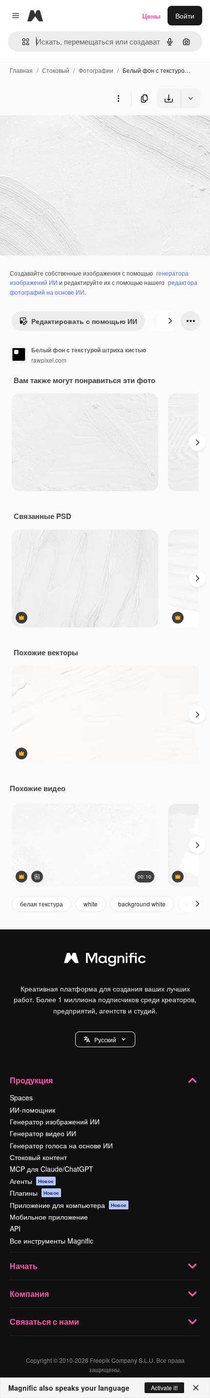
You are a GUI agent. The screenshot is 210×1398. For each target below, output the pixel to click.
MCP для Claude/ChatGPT (51, 1169)
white (91, 904)
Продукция (31, 1080)
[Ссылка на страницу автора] (18, 355)
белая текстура (41, 904)
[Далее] (170, 321)
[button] (105, 1039)
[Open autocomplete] (21, 41)
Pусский (105, 1039)
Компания (29, 1293)
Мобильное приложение (49, 1217)
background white (142, 904)
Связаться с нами (44, 1321)
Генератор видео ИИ (43, 1133)
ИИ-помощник (32, 1110)
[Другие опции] (118, 98)
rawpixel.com (48, 360)
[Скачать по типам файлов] (190, 98)
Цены (151, 16)
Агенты (32, 1181)
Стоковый (55, 70)
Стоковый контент (38, 1157)
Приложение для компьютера (68, 1205)
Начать (24, 1265)
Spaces (21, 1097)
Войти (184, 16)
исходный (65, 131)
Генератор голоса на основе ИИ (61, 1145)
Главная (21, 70)
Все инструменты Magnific (51, 1241)
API (15, 1228)
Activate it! (164, 1387)
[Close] (196, 1388)
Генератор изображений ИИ (55, 1121)
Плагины (34, 1193)
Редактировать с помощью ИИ (84, 321)
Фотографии (96, 70)
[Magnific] (105, 960)
